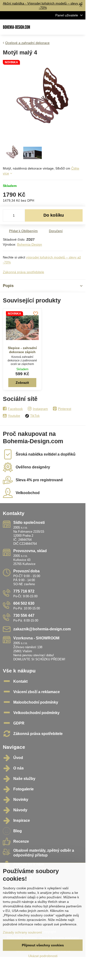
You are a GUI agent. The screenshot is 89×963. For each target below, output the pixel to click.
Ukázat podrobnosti (42, 956)
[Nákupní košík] (68, 27)
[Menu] (79, 27)
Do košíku (53, 215)
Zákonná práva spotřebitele (23, 272)
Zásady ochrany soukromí (22, 932)
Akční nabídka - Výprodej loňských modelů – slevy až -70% (43, 5)
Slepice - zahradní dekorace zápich (22, 350)
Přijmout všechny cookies (43, 945)
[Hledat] (57, 27)
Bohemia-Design (29, 244)
